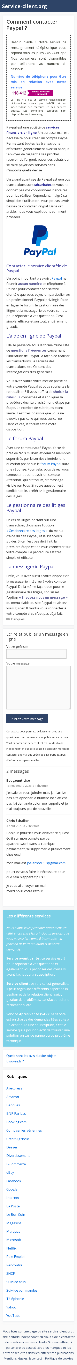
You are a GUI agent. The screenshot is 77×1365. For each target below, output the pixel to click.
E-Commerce (16, 1164)
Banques (18, 619)
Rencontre (14, 1265)
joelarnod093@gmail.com (46, 863)
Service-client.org (24, 6)
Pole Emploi (15, 1256)
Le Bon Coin (15, 1214)
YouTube (13, 1315)
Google (11, 1189)
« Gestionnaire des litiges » (26, 530)
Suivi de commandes (21, 1290)
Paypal (57, 278)
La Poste (13, 1206)
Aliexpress (14, 1088)
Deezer (11, 1147)
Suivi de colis (16, 1282)
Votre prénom (17, 646)
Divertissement (18, 1155)
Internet (12, 1197)
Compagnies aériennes (24, 1130)
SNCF (10, 1273)
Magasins (13, 1223)
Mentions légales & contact (23, 1358)
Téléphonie (15, 1298)
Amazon (12, 1097)
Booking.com (16, 1122)
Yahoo (11, 1307)
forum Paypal (50, 464)
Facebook (13, 1181)
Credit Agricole (17, 1139)
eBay (10, 1172)
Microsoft (13, 1240)
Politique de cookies (59, 1358)
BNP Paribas (16, 1113)
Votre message (18, 663)
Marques (13, 1231)
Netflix (11, 1248)
